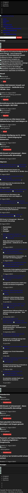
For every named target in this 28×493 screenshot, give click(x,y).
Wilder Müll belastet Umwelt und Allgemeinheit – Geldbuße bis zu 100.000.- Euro (12, 87)
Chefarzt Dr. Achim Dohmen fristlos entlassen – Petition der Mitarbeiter (13, 291)
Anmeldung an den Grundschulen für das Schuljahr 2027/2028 (14, 104)
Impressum (6, 32)
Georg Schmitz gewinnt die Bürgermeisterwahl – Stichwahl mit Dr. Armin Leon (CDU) (14, 320)
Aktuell (5, 131)
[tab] (7, 227)
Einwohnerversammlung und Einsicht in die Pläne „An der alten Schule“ (15, 359)
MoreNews (11, 492)
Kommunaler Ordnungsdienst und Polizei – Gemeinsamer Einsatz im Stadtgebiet (15, 263)
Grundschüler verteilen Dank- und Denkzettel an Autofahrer (12, 372)
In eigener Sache (8, 27)
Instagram (6, 2)
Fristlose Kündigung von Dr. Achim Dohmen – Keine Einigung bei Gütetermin (14, 53)
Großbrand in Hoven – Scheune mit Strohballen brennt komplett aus (10, 58)
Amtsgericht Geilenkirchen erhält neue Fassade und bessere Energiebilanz (14, 277)
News (4, 23)
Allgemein (6, 21)
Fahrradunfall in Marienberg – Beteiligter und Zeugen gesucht (12, 423)
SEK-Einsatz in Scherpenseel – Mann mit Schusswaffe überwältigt (13, 154)
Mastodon (6, 6)
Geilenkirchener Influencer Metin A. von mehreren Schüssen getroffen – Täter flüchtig (14, 305)
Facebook (5, 4)
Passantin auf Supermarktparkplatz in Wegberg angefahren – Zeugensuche (13, 440)
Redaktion (3, 93)
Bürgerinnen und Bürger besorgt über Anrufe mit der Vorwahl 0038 (14, 339)
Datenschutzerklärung (10, 30)
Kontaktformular (11, 34)
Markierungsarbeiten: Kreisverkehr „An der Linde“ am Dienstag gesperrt (15, 250)
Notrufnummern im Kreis (13, 28)
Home (4, 19)
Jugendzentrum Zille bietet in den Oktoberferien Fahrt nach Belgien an (13, 120)
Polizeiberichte (7, 25)
